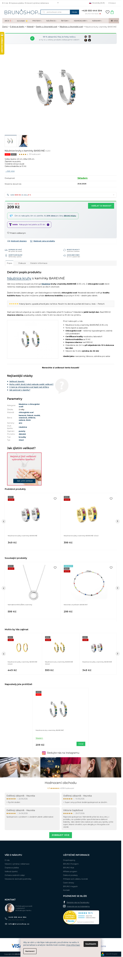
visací (21, 440)
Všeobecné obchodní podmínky (18, 879)
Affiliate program (70, 871)
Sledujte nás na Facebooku (78, 902)
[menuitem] (8, 21)
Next (117, 588)
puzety (22, 431)
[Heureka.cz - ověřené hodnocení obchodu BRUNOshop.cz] (81, 917)
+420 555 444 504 (17, 917)
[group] (23, 654)
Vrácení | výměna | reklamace (37, 3)
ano (20, 423)
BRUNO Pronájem (71, 864)
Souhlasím (90, 944)
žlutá (28, 420)
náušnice (23, 427)
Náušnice (46, 284)
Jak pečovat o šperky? (19, 390)
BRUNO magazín (70, 886)
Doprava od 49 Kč (15, 249)
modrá (37, 415)
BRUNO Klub (68, 868)
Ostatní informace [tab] (38, 263)
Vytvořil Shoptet (111, 954)
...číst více (10, 171)
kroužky (22, 437)
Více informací (73, 945)
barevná (22, 415)
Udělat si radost (101, 206)
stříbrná (31, 418)
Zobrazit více (60, 835)
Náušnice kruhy (19, 278)
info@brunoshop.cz (19, 924)
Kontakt (66, 890)
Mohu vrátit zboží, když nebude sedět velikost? (31, 384)
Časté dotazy (68, 883)
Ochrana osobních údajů (15, 875)
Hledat (74, 12)
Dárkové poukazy (70, 875)
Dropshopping (69, 860)
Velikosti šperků (17, 381)
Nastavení (29, 951)
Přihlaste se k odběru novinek (75, 879)
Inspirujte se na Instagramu (78, 906)
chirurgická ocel (26, 412)
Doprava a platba (17, 3)
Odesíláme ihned (73, 255)
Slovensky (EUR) (98, 3)
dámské (22, 434)
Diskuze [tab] (22, 263)
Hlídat (42, 241)
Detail (80, 744)
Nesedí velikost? (73, 249)
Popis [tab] (9, 263)
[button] (23, 669)
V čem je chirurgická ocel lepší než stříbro (29, 387)
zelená (22, 420)
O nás (6, 3)
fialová (30, 415)
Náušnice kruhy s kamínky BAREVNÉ (50, 730)
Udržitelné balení (15, 255)
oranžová (23, 418)
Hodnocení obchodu (61, 783)
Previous (4, 588)
